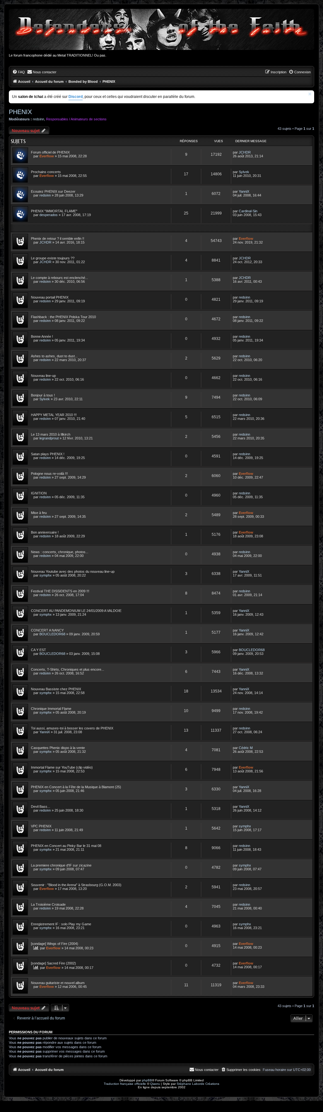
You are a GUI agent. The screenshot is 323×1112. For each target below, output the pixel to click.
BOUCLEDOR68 (52, 634)
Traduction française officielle (125, 1083)
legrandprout (49, 438)
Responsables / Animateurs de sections (76, 119)
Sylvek (244, 172)
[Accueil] (161, 29)
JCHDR (245, 152)
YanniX (244, 191)
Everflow (46, 156)
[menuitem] (18, 72)
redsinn (38, 119)
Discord (75, 96)
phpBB (147, 1080)
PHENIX (20, 111)
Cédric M (246, 748)
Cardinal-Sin (248, 211)
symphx (45, 575)
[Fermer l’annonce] (310, 94)
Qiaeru (155, 1083)
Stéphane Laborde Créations (198, 1083)
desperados (48, 215)
